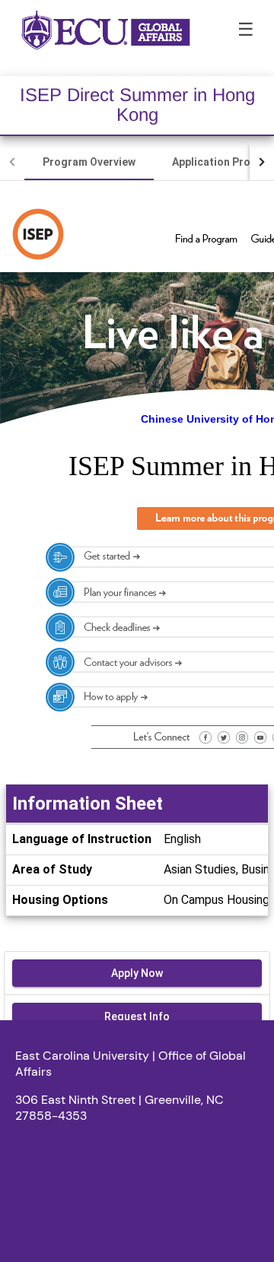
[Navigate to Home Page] (106, 30)
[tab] (89, 162)
